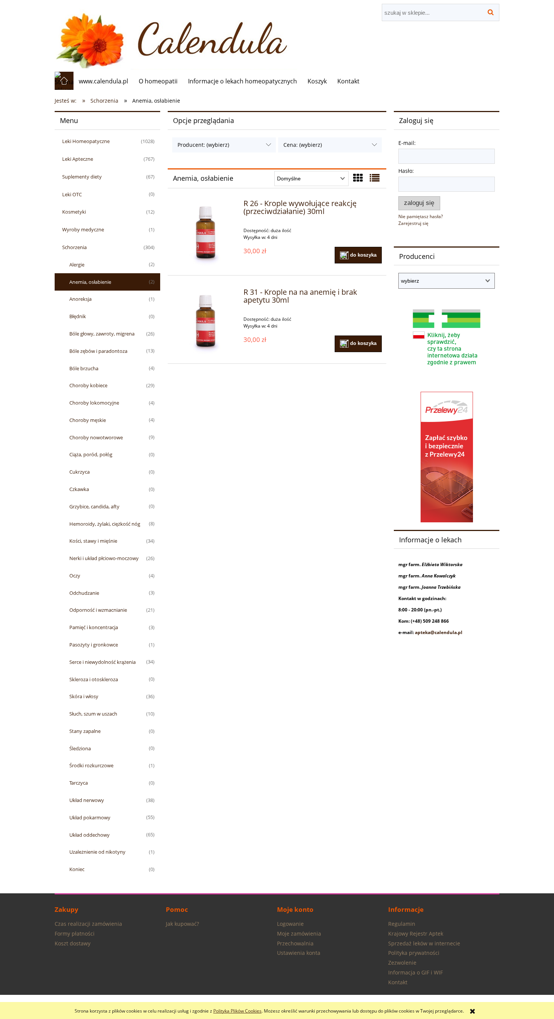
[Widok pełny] (375, 178)
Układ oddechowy (89, 834)
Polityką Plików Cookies (237, 1011)
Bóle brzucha (83, 368)
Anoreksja (80, 299)
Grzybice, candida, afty (94, 506)
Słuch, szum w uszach (93, 713)
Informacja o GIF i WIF (415, 972)
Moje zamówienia (299, 933)
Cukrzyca (79, 471)
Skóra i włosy (83, 696)
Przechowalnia (295, 943)
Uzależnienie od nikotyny (97, 851)
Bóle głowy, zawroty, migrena (102, 333)
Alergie (76, 264)
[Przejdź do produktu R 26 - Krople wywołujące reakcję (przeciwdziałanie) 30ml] (205, 233)
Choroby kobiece (88, 385)
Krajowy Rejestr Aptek (415, 933)
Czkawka (79, 489)
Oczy (74, 575)
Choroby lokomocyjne (94, 402)
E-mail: (407, 142)
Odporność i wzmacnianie (98, 609)
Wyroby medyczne (83, 229)
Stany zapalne (85, 731)
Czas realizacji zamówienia (88, 923)
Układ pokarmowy (89, 817)
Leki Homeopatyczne (86, 141)
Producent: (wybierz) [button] (203, 144)
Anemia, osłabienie (90, 282)
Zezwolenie (402, 962)
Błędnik (77, 316)
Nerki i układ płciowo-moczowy (104, 558)
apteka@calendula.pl (438, 632)
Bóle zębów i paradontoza (98, 351)
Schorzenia (74, 247)
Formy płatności (75, 933)
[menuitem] (103, 81)
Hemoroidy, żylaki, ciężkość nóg (104, 523)
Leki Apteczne (77, 158)
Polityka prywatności (413, 952)
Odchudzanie (84, 593)
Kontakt (397, 982)
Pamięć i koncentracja (93, 627)
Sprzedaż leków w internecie (424, 943)
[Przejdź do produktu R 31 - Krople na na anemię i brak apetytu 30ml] (205, 321)
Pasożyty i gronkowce (93, 644)
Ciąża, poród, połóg (90, 454)
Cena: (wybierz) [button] (302, 144)
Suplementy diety (82, 176)
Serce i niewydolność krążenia (102, 662)
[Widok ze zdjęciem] (358, 178)
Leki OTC (72, 194)
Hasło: (406, 170)
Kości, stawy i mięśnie (93, 540)
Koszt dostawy (72, 943)
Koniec (76, 869)
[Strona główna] (176, 35)
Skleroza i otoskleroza (93, 679)
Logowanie (290, 923)
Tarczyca (78, 782)
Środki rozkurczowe (91, 765)
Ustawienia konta (298, 952)
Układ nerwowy (86, 800)
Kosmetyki (74, 211)
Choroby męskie (87, 420)
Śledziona (80, 748)
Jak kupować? (182, 923)
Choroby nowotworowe (96, 437)
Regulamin (401, 923)
